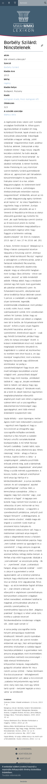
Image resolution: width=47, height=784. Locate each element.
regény (7, 83)
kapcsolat (25, 759)
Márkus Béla (10, 115)
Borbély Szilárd (11, 67)
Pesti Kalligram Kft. (29, 99)
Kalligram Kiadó (11, 99)
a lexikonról (25, 749)
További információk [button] (11, 775)
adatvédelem (25, 754)
